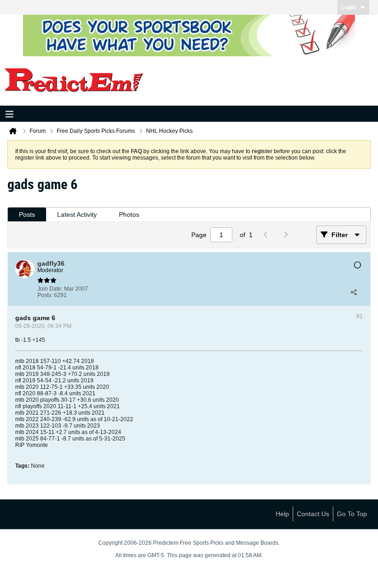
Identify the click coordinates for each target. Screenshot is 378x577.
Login (349, 7)
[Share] (353, 292)
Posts (27, 214)
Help (282, 514)
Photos (129, 214)
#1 (359, 316)
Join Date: (50, 289)
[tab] (27, 215)
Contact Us (313, 514)
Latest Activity (77, 214)
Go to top (352, 514)
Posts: (45, 295)
